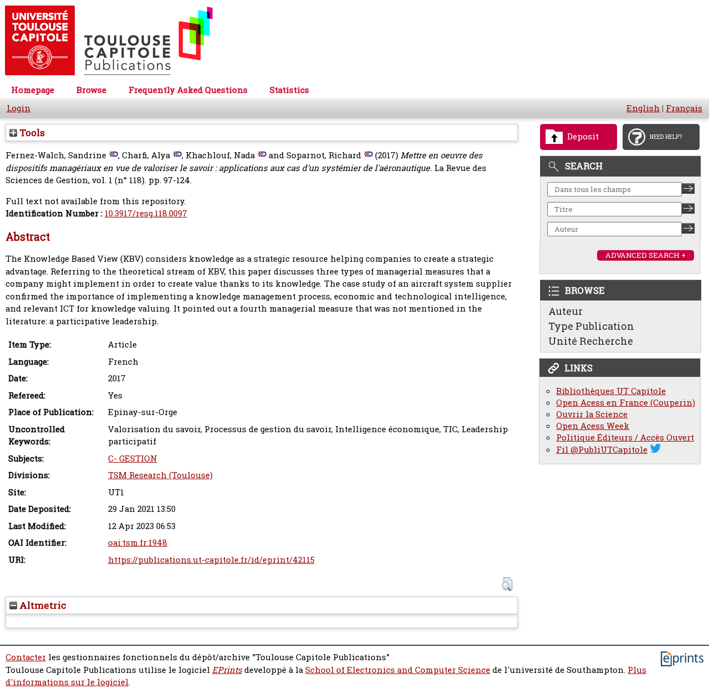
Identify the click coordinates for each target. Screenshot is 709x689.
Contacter (26, 657)
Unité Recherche (590, 341)
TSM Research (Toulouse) (160, 475)
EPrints (227, 670)
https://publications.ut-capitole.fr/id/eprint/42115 (211, 560)
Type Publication (591, 326)
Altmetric (41, 605)
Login (18, 108)
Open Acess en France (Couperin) (625, 402)
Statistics (289, 90)
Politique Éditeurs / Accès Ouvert (625, 437)
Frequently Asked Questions (188, 90)
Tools (31, 132)
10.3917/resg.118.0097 (146, 213)
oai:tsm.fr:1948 (137, 542)
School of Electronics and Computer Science (397, 670)
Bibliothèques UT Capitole (611, 391)
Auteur (565, 311)
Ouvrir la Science (592, 414)
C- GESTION (132, 458)
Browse (91, 90)
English (643, 108)
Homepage (32, 90)
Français (684, 108)
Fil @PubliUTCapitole (602, 449)
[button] (507, 584)
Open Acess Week (592, 426)
